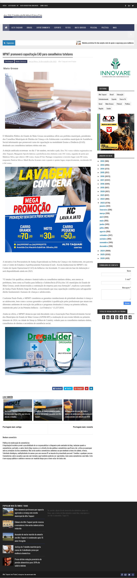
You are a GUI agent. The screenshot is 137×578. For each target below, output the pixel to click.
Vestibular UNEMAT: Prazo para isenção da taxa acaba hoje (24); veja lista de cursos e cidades (18, 414)
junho (102, 224)
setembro (104, 235)
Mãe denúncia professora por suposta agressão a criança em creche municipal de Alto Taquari (29, 512)
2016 (102, 176)
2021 (102, 195)
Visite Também (11, 34)
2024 (102, 250)
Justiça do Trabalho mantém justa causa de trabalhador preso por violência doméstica (28, 550)
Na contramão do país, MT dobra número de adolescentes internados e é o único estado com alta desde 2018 (78, 414)
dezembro (104, 246)
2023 (102, 202)
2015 (102, 172)
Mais (115, 27)
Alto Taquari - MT (13, 6)
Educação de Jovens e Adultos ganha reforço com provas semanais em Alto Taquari (48, 414)
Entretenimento (43, 27)
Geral (100, 104)
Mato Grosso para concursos (29, 6)
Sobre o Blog (44, 6)
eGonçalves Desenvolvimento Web (27, 574)
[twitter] (132, 5)
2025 (102, 254)
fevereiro (104, 209)
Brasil (29, 27)
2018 (102, 183)
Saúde (109, 108)
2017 (102, 180)
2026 (102, 258)
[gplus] (129, 5)
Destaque (9, 61)
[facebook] (125, 5)
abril (102, 216)
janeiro (103, 205)
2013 (102, 164)
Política (105, 27)
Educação (120, 94)
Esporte (57, 27)
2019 (102, 187)
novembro (104, 242)
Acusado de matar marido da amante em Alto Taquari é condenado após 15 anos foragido (29, 537)
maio (102, 220)
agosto (103, 231)
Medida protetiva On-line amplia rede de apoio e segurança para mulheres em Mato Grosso (101, 42)
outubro (103, 238)
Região (101, 108)
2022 (102, 198)
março (102, 213)
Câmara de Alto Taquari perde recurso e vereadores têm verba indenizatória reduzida (29, 525)
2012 (102, 161)
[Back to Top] (132, 574)
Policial (93, 27)
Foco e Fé (123, 99)
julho (102, 227)
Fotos (68, 27)
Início (4, 6)
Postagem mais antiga (12, 426)
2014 (102, 168)
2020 (102, 191)
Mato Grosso (80, 27)
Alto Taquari (17, 27)
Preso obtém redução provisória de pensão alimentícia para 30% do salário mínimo (28, 562)
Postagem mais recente (83, 426)
